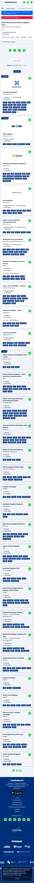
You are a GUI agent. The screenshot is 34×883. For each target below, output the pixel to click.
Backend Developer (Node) (12, 612)
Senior (14, 112)
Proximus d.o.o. (8, 94)
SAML (10, 746)
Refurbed (6, 756)
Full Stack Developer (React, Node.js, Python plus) (13, 589)
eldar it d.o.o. (7, 359)
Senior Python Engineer (11, 546)
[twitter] (14, 50)
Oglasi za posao (10, 8)
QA (29, 477)
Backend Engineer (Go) (11, 568)
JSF (13, 367)
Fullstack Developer (10, 92)
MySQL (5, 102)
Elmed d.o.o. (7, 166)
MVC (22, 536)
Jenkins (5, 107)
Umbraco (17, 536)
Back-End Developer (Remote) (14, 524)
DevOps (24, 107)
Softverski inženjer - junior (12, 310)
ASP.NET (13, 296)
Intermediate (6, 112)
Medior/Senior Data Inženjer (13, 239)
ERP (14, 459)
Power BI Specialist (10, 333)
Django (5, 558)
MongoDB (5, 670)
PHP (4, 276)
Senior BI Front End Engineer (13, 450)
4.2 (2, 29)
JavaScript (18, 173)
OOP (25, 251)
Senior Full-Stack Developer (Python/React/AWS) (13, 400)
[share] (24, 50)
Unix (13, 249)
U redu (17, 878)
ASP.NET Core (6, 303)
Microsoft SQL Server (8, 178)
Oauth (17, 300)
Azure (28, 210)
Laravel (22, 276)
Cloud (4, 109)
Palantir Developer (9, 487)
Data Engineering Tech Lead (13, 734)
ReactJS (16, 413)
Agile (9, 109)
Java (28, 102)
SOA (8, 764)
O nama (17, 798)
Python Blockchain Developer (13, 658)
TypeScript (18, 178)
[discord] (24, 819)
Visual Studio (17, 176)
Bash (20, 251)
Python (9, 144)
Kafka (14, 213)
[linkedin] (19, 50)
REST (24, 176)
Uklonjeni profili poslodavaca (17, 807)
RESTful (15, 109)
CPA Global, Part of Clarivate (11, 27)
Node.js (9, 437)
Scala (4, 213)
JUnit (19, 104)
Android (9, 477)
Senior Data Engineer (10, 695)
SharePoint (10, 342)
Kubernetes (21, 144)
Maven (24, 104)
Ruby (10, 389)
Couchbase (16, 107)
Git (15, 104)
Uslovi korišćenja (17, 802)
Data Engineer (8, 134)
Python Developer (9, 678)
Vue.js (24, 178)
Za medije (17, 809)
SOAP (17, 249)
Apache (9, 386)
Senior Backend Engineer (12, 754)
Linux (8, 232)
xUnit (22, 300)
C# (8, 173)
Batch (14, 144)
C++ (14, 386)
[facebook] (10, 50)
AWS (24, 210)
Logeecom (6, 312)
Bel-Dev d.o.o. (7, 136)
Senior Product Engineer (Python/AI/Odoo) (11, 221)
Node (20, 534)
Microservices (22, 109)
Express (17, 602)
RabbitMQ (13, 298)
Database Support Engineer (13, 504)
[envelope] (28, 819)
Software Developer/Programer (14, 164)
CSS (14, 102)
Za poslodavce (17, 800)
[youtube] (14, 819)
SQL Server (9, 176)
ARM (10, 107)
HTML (18, 102)
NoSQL (10, 104)
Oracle (5, 104)
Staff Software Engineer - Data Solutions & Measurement (14, 375)
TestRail (10, 479)
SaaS (17, 276)
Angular (23, 102)
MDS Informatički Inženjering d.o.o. (14, 241)
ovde (19, 875)
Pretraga (17, 71)
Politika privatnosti (17, 804)
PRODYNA (6, 202)
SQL (10, 102)
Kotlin (4, 479)
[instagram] (10, 819)
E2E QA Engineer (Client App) (13, 467)
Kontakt (17, 811)
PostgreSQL (19, 514)
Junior (16, 325)
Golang (13, 764)
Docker (23, 232)
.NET (4, 173)
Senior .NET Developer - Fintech (14, 286)
